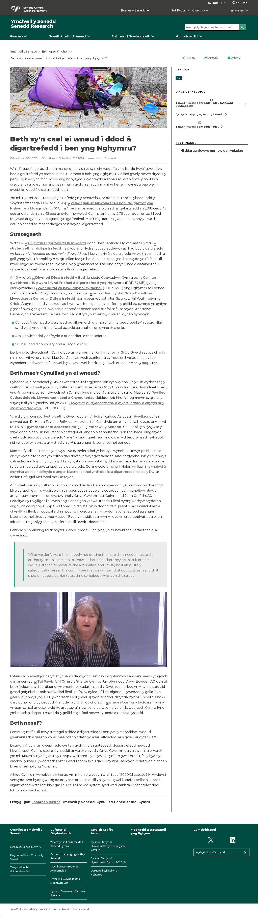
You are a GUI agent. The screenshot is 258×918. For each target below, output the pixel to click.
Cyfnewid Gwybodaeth (131, 36)
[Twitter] (210, 840)
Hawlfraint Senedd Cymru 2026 (30, 909)
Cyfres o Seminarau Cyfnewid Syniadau (68, 893)
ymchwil (113, 466)
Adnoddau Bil (187, 36)
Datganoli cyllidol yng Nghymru (104, 872)
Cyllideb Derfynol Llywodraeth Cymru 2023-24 (109, 860)
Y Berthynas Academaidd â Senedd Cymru (66, 844)
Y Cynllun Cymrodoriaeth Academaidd (65, 868)
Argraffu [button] (211, 58)
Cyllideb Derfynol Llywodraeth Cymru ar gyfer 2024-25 (108, 846)
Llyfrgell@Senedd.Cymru (25, 846)
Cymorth (216, 2)
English (240, 2)
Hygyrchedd (61, 909)
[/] (33, 23)
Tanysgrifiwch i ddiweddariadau (20, 869)
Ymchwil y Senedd (23, 51)
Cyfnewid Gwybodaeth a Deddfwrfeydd (65, 880)
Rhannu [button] (189, 58)
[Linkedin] (232, 840)
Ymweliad (237, 10)
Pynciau (16, 36)
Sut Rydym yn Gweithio (188, 10)
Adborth (234, 58)
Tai (178, 77)
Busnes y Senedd (133, 10)
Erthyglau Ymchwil (55, 51)
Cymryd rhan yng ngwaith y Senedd (67, 856)
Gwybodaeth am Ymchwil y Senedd (27, 857)
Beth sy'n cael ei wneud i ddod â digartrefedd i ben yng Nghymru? (58, 58)
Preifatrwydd (81, 909)
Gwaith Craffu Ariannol (67, 36)
